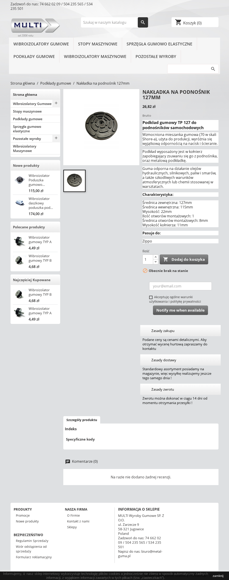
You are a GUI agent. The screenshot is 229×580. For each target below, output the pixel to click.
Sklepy (72, 527)
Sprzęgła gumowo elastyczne (159, 44)
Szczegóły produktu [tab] (81, 420)
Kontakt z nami (78, 521)
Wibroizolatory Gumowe (41, 44)
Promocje (23, 515)
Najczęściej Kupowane (32, 280)
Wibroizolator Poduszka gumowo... (39, 180)
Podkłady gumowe (34, 56)
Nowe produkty (26, 165)
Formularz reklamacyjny (34, 557)
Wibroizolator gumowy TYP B (40, 258)
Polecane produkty (29, 227)
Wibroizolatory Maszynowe (95, 56)
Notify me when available (180, 310)
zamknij (218, 576)
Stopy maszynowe (97, 44)
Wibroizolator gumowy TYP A (40, 239)
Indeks (71, 429)
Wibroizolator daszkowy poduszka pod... (41, 203)
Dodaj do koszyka (184, 259)
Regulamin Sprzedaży (32, 541)
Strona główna (25, 94)
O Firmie (73, 515)
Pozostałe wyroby (156, 56)
